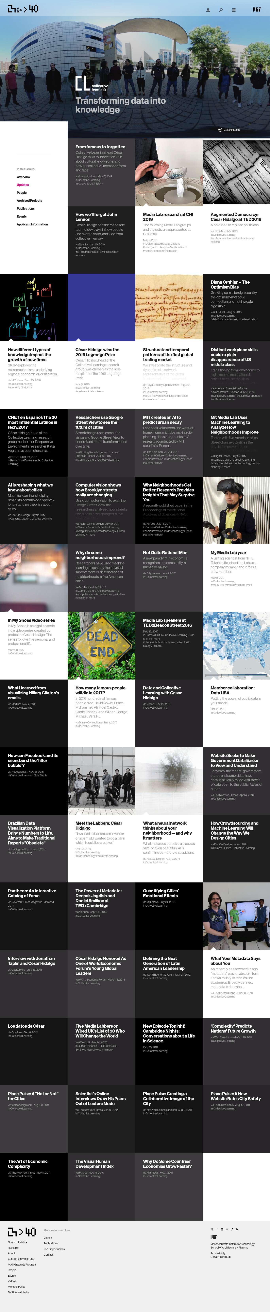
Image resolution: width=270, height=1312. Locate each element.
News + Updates (17, 1242)
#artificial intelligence (223, 238)
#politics (240, 238)
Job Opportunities (54, 1249)
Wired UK (84, 1042)
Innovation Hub (87, 176)
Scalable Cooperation (249, 396)
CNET (15, 457)
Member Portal (16, 1286)
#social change (84, 183)
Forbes (151, 523)
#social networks (153, 396)
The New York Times (226, 795)
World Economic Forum (92, 979)
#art (78, 252)
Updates (23, 185)
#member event (243, 585)
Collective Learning (89, 180)
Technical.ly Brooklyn (91, 523)
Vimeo (150, 704)
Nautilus (84, 244)
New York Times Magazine (26, 902)
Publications (26, 208)
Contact (48, 1254)
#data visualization (246, 319)
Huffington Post (20, 849)
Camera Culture (87, 459)
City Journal (153, 573)
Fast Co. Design (20, 515)
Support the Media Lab (21, 1259)
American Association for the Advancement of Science (229, 390)
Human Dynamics (88, 1046)
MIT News (17, 380)
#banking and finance (175, 396)
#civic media (150, 642)
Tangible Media (168, 247)
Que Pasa (17, 1032)
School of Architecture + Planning (229, 1247)
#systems (81, 391)
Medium (16, 704)
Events (22, 216)
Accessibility (218, 1253)
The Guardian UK (224, 1105)
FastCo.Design (223, 844)
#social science (227, 319)
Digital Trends (222, 456)
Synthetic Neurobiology (89, 1049)
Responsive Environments (25, 460)
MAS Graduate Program (22, 1264)
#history (98, 183)
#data (214, 319)
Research (13, 1248)
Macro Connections (90, 722)
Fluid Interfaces (108, 1046)
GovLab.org (18, 969)
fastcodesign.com (21, 1105)
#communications (91, 252)
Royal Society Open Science (163, 385)
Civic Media (40, 775)
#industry (26, 387)
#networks (149, 399)
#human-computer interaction (160, 251)
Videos (12, 1281)
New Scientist (19, 771)
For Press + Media (18, 1292)
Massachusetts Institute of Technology (233, 1244)
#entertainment (110, 252)
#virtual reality (219, 585)
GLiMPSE (220, 312)
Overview (23, 177)
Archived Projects (29, 201)
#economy (14, 387)
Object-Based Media (157, 243)
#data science (95, 391)
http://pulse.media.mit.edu (162, 1110)
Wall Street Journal (225, 1037)
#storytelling (110, 856)
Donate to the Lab (221, 1257)
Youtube (84, 912)
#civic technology (173, 459)
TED (217, 231)
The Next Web (155, 452)
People (22, 193)
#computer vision (153, 459)
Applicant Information (32, 224)
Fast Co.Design (155, 858)
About (11, 1253)
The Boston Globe (224, 993)
